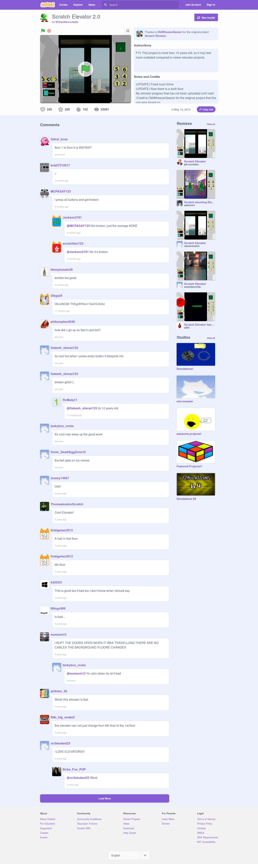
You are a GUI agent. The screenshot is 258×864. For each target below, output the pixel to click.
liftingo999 (58, 608)
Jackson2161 (72, 217)
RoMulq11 (70, 400)
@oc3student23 (78, 777)
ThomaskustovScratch (67, 504)
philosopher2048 (63, 321)
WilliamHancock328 (66, 22)
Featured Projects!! (189, 466)
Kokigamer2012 (62, 530)
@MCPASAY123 (78, 225)
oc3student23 (60, 743)
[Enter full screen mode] (128, 31)
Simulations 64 (186, 499)
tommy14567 (60, 478)
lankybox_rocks (62, 426)
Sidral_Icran (59, 139)
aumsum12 (58, 634)
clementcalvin (192, 246)
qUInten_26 (59, 691)
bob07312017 (60, 165)
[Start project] (43, 31)
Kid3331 (56, 582)
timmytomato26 (62, 269)
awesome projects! (189, 434)
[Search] (105, 5)
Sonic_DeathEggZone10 (68, 452)
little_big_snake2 (63, 717)
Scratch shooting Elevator (199, 202)
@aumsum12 (76, 673)
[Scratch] (47, 4)
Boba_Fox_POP (74, 769)
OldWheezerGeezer (170, 32)
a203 (186, 327)
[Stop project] (49, 31)
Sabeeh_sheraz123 (64, 347)
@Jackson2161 (78, 252)
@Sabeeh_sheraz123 (82, 408)
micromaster (185, 401)
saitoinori (189, 205)
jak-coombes (191, 164)
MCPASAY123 (61, 191)
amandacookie (192, 286)
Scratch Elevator (155, 36)
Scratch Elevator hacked (199, 324)
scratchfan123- (73, 243)
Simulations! (185, 369)
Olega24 (56, 295)
